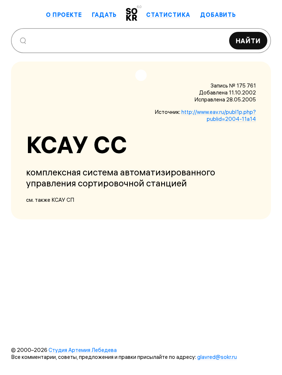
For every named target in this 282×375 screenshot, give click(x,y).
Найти (248, 41)
